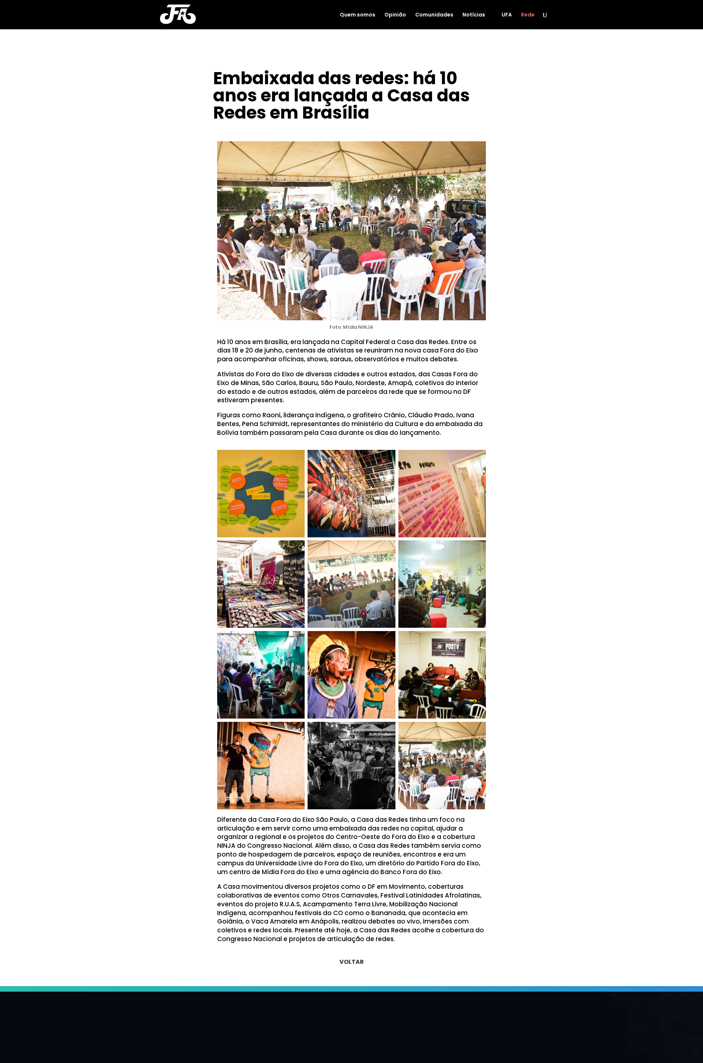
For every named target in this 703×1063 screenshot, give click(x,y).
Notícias (473, 15)
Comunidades (434, 15)
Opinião (395, 15)
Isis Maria (238, 129)
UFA (507, 15)
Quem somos (357, 15)
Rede (528, 15)
